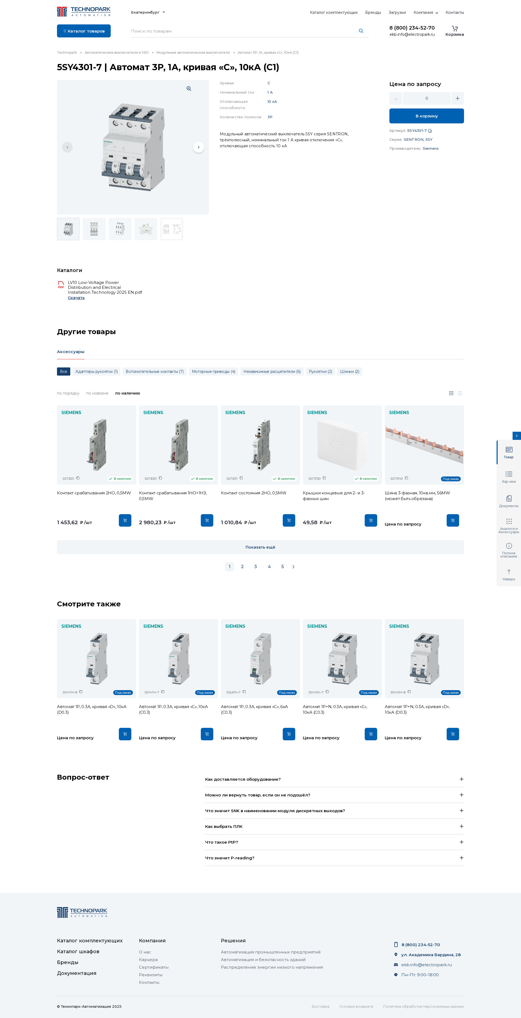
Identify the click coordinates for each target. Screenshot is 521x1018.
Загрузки (397, 12)
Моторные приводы (213, 371)
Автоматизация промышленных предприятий (270, 952)
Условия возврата (356, 1006)
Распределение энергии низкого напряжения (272, 967)
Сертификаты (154, 967)
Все (63, 371)
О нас (145, 952)
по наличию (127, 393)
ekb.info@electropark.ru (412, 34)
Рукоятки (320, 371)
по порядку (68, 393)
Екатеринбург (145, 12)
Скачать (76, 298)
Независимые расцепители (272, 371)
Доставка (320, 1006)
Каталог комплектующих (334, 12)
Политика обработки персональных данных (423, 1006)
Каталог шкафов (78, 952)
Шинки (349, 371)
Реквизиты (151, 974)
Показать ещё (260, 547)
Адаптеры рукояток (96, 371)
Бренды (373, 12)
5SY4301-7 (417, 130)
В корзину (427, 116)
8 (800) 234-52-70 (412, 28)
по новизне (97, 393)
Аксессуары (70, 351)
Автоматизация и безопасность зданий (263, 959)
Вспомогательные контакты (154, 371)
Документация (76, 973)
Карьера (148, 959)
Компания (423, 12)
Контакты (455, 12)
